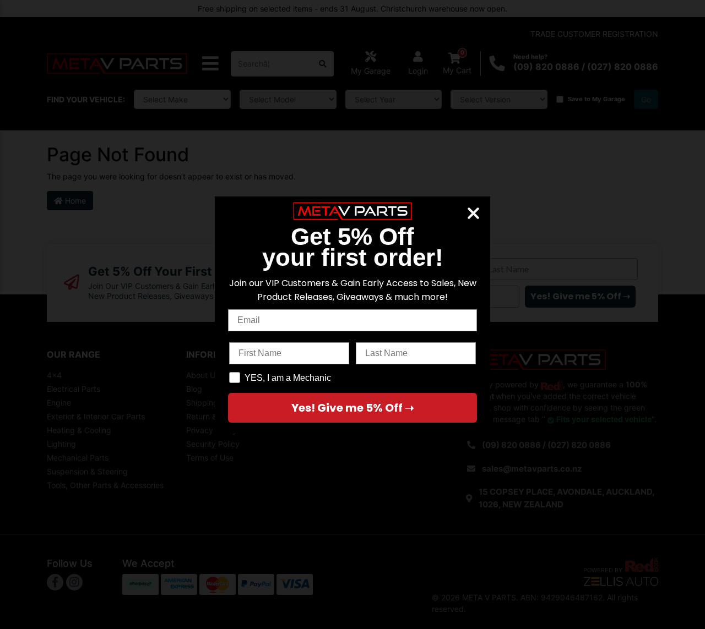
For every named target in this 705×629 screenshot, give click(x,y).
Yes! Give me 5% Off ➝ (352, 407)
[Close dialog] (473, 213)
